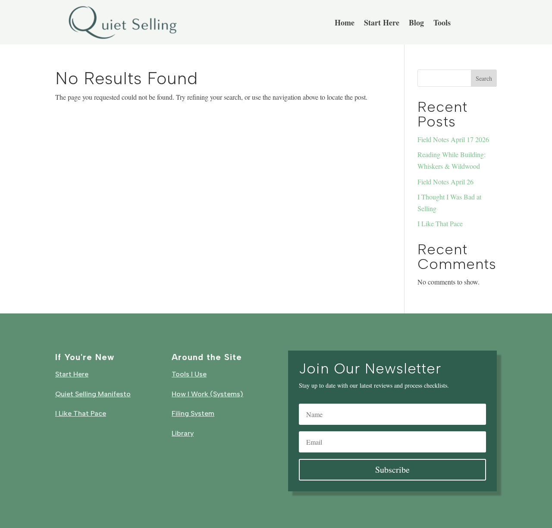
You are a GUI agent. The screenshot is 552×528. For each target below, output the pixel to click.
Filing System (193, 413)
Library (183, 433)
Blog (416, 23)
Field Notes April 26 (445, 181)
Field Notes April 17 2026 (453, 139)
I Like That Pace (440, 223)
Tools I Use (189, 374)
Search (484, 78)
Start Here (381, 23)
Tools (442, 23)
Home (344, 23)
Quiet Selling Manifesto (93, 394)
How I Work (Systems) (207, 394)
